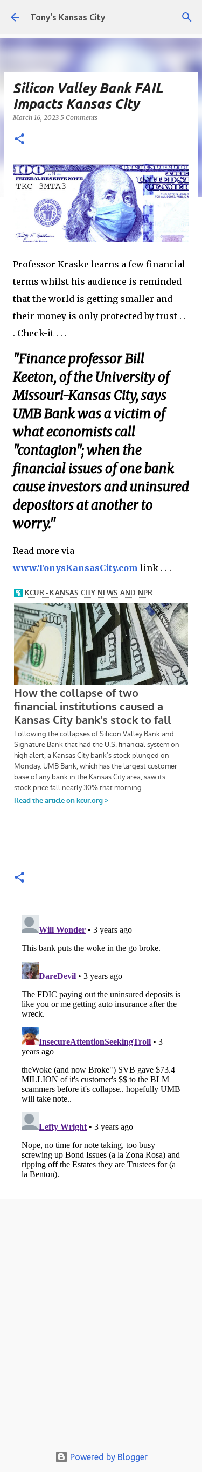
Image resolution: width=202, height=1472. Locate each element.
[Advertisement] (101, 1325)
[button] (19, 139)
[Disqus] (101, 1045)
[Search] (186, 17)
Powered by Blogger (108, 1457)
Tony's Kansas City (67, 17)
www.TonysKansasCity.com (75, 567)
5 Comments (78, 118)
